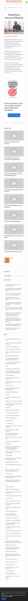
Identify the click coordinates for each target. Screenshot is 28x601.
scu (6, 484)
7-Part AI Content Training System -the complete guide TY (13, 363)
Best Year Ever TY (9, 385)
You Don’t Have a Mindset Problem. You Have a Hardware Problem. (14, 294)
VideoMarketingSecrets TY (11, 545)
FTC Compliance (9, 423)
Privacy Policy (9, 473)
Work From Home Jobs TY (11, 559)
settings (10, 596)
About (7, 366)
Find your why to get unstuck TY (13, 415)
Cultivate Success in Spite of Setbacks (14, 401)
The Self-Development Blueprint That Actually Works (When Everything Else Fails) (14, 304)
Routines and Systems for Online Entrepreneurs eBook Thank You (13, 481)
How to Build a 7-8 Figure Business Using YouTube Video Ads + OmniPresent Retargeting (13, 448)
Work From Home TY (10, 564)
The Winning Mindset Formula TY (13, 536)
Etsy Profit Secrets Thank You (12, 412)
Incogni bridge (9, 455)
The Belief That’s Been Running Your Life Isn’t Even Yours (14, 285)
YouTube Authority (10, 571)
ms (6, 467)
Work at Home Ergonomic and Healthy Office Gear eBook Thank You (13, 555)
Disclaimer (8, 407)
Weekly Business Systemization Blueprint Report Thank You (13, 548)
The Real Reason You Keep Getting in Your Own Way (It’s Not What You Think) (14, 290)
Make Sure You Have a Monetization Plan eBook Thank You (14, 459)
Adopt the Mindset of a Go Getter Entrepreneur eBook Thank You (13, 372)
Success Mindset (21, 122)
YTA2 (7, 580)
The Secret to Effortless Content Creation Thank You (13, 523)
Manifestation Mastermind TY (12, 462)
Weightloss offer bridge (11, 551)
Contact (7, 394)
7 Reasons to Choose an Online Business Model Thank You (12, 359)
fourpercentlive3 (9, 420)
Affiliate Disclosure (10, 375)
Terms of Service (9, 498)
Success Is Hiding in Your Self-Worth (14, 495)
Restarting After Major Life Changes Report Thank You (13, 477)
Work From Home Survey (11, 561)
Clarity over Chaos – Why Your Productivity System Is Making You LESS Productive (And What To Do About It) (13, 319)
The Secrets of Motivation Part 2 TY (13, 533)
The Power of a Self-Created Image (13, 520)
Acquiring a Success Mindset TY (13, 368)
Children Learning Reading (11, 392)
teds (7, 122)
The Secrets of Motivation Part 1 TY (13, 530)
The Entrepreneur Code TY (11, 511)
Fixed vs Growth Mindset (11, 418)
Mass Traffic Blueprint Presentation (13, 464)
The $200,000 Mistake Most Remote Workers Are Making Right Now (13, 325)
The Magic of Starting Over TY (12, 517)
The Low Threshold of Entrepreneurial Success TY (12, 514)
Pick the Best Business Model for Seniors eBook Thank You (13, 470)
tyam (7, 538)
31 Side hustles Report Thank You (13, 349)
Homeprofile (8, 444)
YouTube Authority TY (10, 573)
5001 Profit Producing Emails (12, 355)
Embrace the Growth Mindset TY (13, 410)
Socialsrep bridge (9, 486)
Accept (4, 598)
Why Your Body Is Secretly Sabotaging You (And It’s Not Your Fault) (13, 299)
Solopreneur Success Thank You (13, 489)
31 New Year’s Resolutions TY (12, 346)
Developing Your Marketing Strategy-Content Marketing (14, 404)
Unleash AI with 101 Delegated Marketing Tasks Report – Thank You (14, 542)
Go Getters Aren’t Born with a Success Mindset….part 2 (12, 434)
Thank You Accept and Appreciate (13, 501)
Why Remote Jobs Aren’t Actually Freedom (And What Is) (13, 329)
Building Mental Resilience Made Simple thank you (13, 389)
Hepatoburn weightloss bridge (12, 441)
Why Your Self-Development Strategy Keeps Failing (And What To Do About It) (14, 309)
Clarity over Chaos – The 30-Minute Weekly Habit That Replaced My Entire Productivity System (13, 314)
